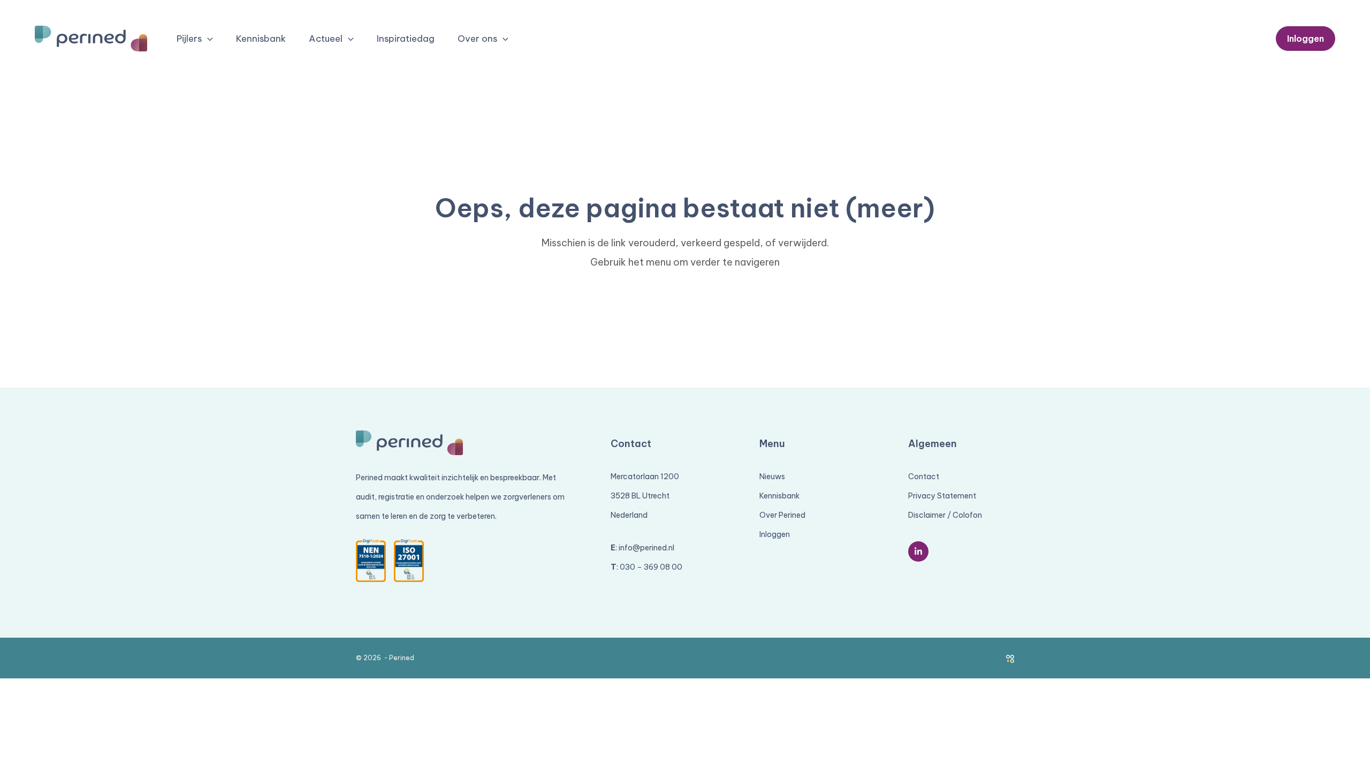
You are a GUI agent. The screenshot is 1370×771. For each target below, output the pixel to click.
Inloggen (774, 534)
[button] (207, 39)
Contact (923, 476)
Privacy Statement (942, 496)
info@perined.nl (646, 548)
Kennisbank (779, 496)
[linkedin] (918, 551)
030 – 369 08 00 (651, 567)
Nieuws (772, 476)
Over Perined (782, 515)
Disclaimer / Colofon (945, 515)
